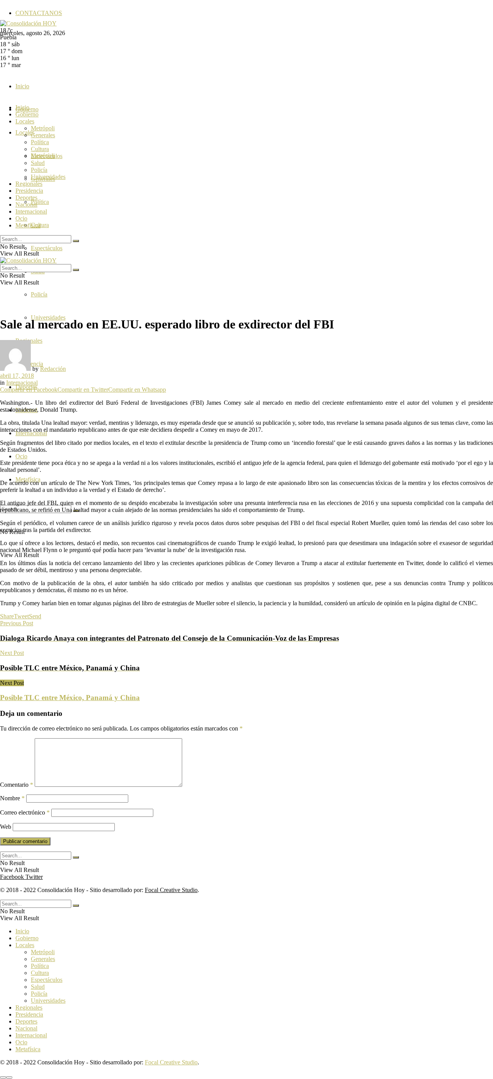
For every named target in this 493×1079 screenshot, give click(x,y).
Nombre (12, 798)
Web (5, 826)
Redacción (53, 368)
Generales (43, 135)
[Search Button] (76, 241)
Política (40, 202)
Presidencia (29, 190)
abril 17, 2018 (17, 375)
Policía (39, 294)
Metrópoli (43, 128)
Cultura (40, 149)
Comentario (16, 784)
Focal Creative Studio (171, 890)
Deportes (26, 197)
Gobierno (27, 114)
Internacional (31, 211)
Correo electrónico (25, 812)
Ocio (21, 456)
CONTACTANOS (38, 13)
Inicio (22, 86)
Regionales (28, 183)
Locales (24, 121)
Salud (38, 163)
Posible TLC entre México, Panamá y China (70, 698)
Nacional (26, 204)
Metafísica (27, 225)
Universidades (48, 176)
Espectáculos (46, 248)
